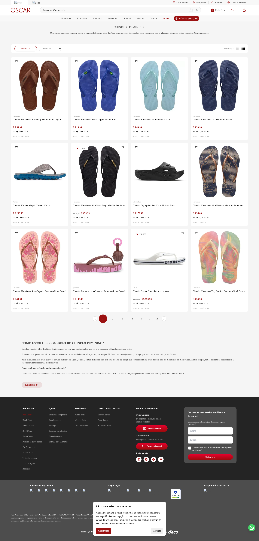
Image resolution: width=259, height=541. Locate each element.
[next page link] (164, 318)
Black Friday (27, 420)
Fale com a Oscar (154, 428)
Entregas (52, 425)
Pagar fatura (103, 420)
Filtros (24, 48)
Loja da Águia (28, 463)
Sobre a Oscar (28, 425)
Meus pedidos (201, 2)
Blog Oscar (27, 431)
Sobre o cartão (104, 415)
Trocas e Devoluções (58, 431)
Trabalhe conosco (29, 458)
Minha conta (80, 415)
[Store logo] (20, 10)
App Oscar (218, 2)
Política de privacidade (32, 442)
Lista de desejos (81, 425)
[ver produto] (39, 86)
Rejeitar (157, 530)
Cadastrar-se (210, 457)
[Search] (197, 10)
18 (156, 318)
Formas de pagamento (58, 442)
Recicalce (26, 469)
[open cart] (244, 10)
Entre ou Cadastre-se (238, 2)
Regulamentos (55, 420)
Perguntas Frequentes (58, 415)
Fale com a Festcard (154, 446)
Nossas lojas (27, 452)
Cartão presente (182, 2)
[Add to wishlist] (17, 61)
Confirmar (103, 530)
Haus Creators (28, 436)
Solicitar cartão (104, 425)
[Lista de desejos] (233, 10)
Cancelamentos (55, 436)
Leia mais (30, 384)
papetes (25, 363)
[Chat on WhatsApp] (251, 527)
